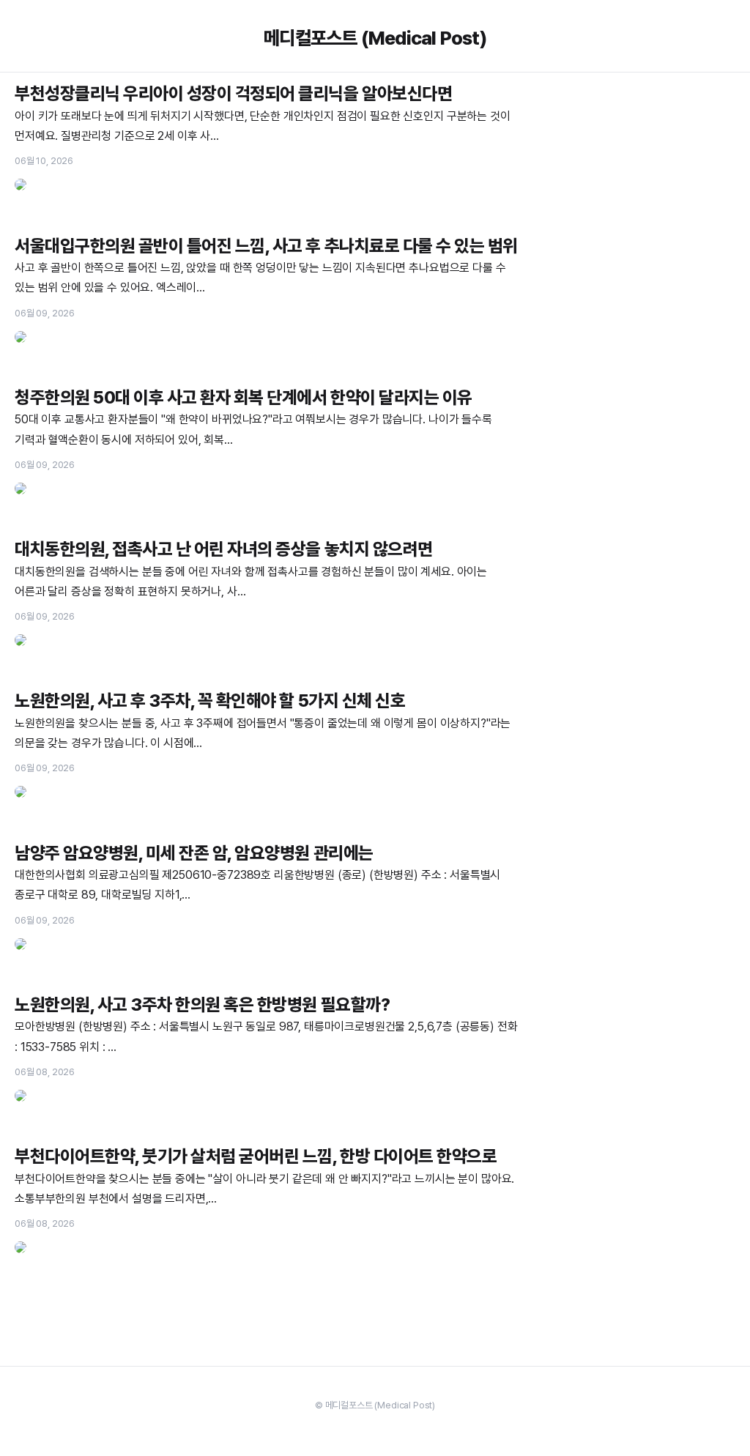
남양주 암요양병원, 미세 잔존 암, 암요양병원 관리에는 (194, 852)
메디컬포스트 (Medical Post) (375, 37)
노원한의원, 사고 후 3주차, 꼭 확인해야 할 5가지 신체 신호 (210, 700)
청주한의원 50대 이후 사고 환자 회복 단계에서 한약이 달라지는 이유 (243, 397)
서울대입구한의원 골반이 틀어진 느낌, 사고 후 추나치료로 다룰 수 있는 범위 (266, 245)
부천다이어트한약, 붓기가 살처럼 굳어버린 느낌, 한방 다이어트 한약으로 (256, 1156)
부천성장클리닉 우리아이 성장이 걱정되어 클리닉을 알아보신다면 (233, 93)
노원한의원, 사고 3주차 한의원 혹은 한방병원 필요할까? (202, 1004)
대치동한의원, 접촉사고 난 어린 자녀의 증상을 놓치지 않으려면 (224, 549)
